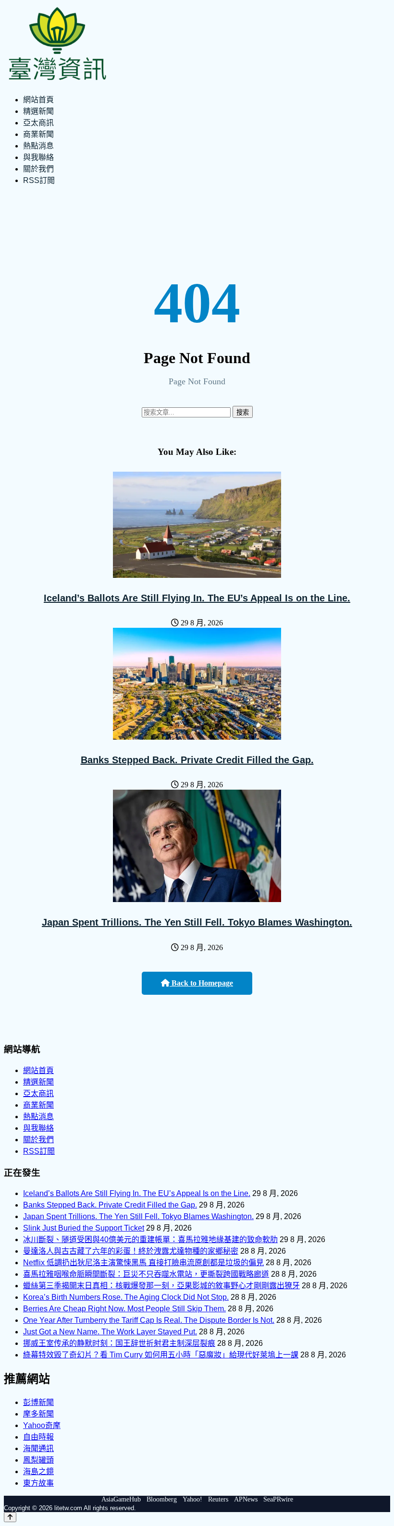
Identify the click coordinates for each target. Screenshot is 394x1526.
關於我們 (38, 169)
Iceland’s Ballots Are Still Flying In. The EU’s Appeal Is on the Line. (197, 598)
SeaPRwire (278, 1499)
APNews (246, 1499)
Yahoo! (192, 1499)
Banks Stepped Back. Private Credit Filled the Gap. (197, 760)
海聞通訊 (38, 1448)
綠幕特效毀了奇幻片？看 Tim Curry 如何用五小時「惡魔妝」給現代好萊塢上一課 (160, 1355)
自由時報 (38, 1437)
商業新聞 (38, 134)
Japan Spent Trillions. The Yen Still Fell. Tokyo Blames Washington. (197, 922)
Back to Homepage (201, 983)
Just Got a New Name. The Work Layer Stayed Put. (110, 1332)
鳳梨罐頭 (38, 1460)
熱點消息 (38, 146)
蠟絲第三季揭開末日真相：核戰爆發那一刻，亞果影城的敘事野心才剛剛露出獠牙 (161, 1286)
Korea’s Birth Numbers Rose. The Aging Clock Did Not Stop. (126, 1297)
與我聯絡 (38, 157)
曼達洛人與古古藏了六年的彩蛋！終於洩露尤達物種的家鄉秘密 (130, 1251)
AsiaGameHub (121, 1499)
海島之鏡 (38, 1471)
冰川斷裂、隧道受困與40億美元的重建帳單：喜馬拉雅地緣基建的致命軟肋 (150, 1239)
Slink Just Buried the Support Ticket (83, 1228)
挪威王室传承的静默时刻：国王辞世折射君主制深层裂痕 (119, 1343)
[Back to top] (10, 1517)
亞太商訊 (38, 123)
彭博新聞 (38, 1402)
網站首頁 (38, 100)
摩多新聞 (38, 1414)
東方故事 (38, 1483)
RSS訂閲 (39, 180)
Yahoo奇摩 (42, 1425)
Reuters (218, 1499)
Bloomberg (162, 1499)
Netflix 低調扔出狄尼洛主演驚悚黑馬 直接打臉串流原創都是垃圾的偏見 (143, 1262)
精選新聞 (38, 111)
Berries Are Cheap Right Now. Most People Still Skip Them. (124, 1309)
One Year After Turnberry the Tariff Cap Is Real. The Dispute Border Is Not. (148, 1320)
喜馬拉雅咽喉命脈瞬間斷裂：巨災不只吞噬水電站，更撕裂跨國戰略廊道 (146, 1274)
